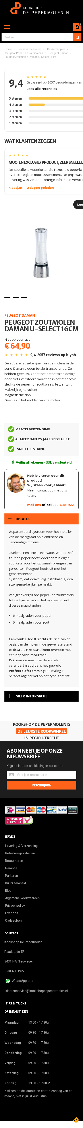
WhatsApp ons (21, 981)
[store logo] (41, 10)
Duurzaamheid (15, 883)
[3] (24, 297)
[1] (7, 297)
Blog (8, 891)
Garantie (11, 868)
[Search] (77, 37)
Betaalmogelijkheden (20, 853)
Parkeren (11, 876)
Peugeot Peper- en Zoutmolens (24, 53)
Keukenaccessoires (29, 49)
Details (22, 519)
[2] (16, 297)
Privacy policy (15, 906)
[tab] (41, 518)
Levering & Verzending (21, 846)
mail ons (34, 504)
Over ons (11, 913)
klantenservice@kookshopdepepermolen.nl (37, 991)
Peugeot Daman (58, 53)
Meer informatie (31, 696)
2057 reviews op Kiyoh (56, 354)
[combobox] (41, 37)
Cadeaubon (13, 920)
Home (8, 49)
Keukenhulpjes (56, 49)
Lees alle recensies (42, 88)
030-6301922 (63, 504)
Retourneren (14, 861)
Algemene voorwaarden (22, 898)
